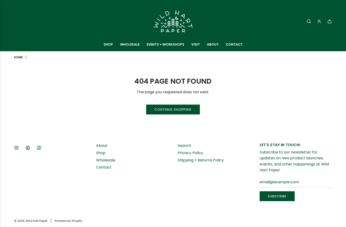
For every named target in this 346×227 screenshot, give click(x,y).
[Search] (309, 21)
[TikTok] (39, 148)
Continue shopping (173, 109)
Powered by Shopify (68, 221)
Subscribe (277, 196)
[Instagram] (16, 148)
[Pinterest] (28, 148)
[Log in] (319, 21)
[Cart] (329, 21)
